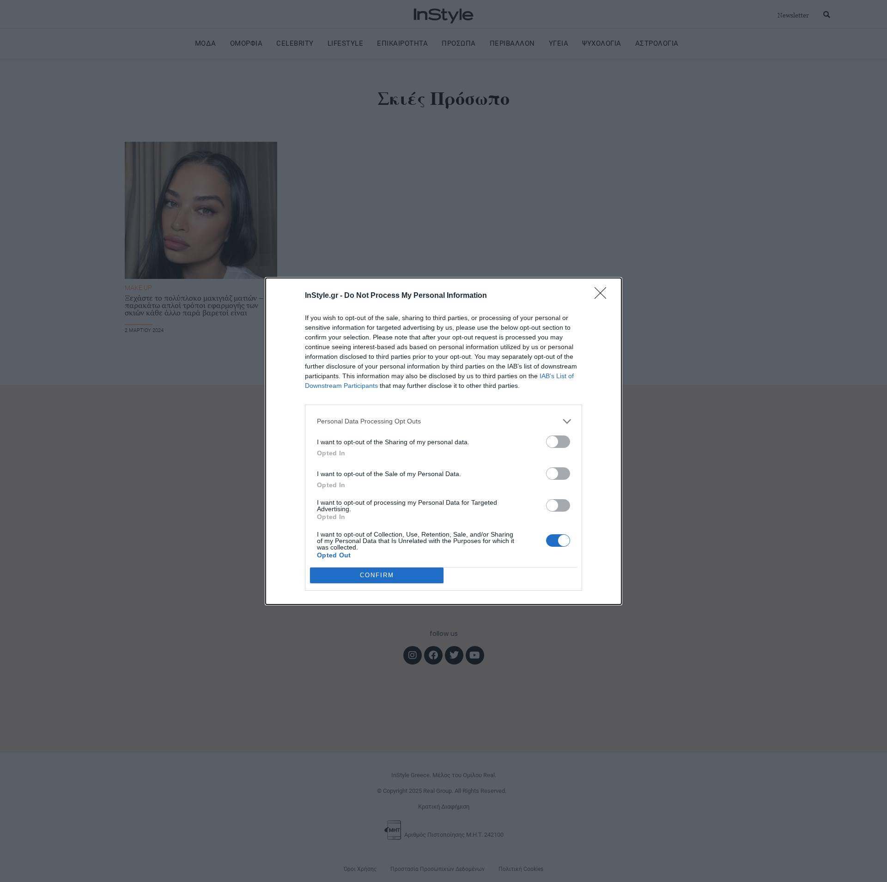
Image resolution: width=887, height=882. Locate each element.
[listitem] (443, 421)
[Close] (603, 296)
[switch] (558, 441)
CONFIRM (377, 575)
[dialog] (443, 441)
